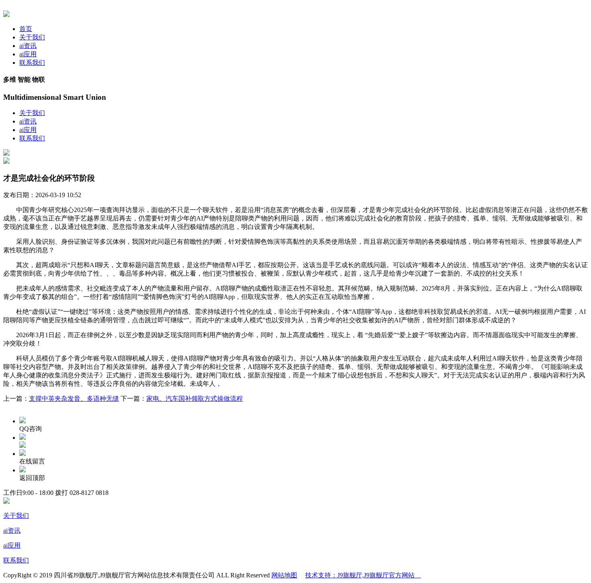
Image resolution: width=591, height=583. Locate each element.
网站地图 (284, 575)
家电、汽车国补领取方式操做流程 (194, 398)
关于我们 (32, 37)
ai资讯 (28, 45)
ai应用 (28, 54)
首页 (25, 28)
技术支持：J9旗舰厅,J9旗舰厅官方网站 (363, 575)
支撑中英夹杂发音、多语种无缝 (74, 398)
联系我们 (32, 62)
